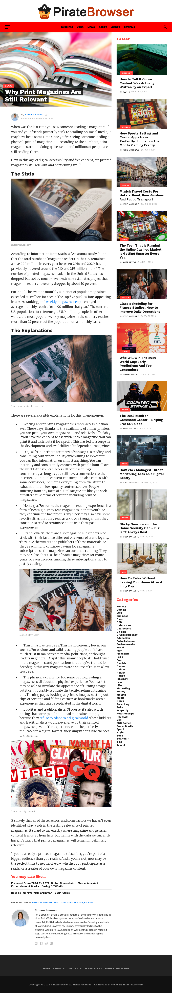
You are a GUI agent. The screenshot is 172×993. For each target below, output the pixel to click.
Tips (119, 741)
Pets (120, 707)
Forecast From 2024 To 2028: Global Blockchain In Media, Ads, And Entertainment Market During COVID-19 (54, 885)
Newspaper (46, 902)
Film (119, 650)
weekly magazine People (64, 302)
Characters (124, 628)
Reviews (129, 27)
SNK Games (124, 723)
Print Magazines (63, 902)
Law (119, 682)
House (121, 675)
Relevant (89, 902)
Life (119, 685)
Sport (120, 729)
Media (35, 902)
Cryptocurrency (127, 634)
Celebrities (124, 625)
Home (46, 968)
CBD (119, 622)
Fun (119, 660)
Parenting (123, 704)
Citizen (121, 631)
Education (123, 638)
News (91, 27)
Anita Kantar (129, 262)
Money (121, 691)
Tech (120, 735)
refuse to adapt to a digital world (64, 718)
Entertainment (126, 641)
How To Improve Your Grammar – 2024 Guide (40, 892)
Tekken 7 (123, 738)
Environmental (126, 644)
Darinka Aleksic (131, 374)
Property (122, 710)
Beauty (121, 606)
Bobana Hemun (34, 114)
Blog (119, 612)
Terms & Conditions (117, 968)
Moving (121, 694)
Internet (122, 678)
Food (120, 656)
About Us (58, 968)
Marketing (123, 688)
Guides (115, 27)
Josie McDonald (131, 150)
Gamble (121, 663)
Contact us (74, 968)
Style (120, 732)
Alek (125, 92)
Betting (121, 609)
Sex (119, 719)
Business (67, 27)
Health (121, 672)
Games (103, 27)
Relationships (125, 713)
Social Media (125, 726)
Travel (121, 745)
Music (120, 697)
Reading (78, 902)
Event (120, 647)
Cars (80, 27)
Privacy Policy (93, 968)
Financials (123, 653)
